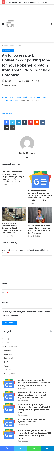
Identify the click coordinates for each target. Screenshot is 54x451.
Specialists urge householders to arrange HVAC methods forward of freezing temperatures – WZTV (34, 383)
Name (5, 283)
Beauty (6, 339)
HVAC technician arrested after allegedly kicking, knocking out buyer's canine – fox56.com (32, 395)
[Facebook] (6, 122)
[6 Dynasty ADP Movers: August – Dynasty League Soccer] (9, 422)
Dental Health (8, 350)
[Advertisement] (31, 21)
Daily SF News (10, 81)
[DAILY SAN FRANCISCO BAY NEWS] (10, 23)
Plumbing (7, 370)
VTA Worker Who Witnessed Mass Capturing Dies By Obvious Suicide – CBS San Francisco (12, 228)
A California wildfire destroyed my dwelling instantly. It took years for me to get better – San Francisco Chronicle (40, 195)
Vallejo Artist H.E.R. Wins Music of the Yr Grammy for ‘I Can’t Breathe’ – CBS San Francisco (40, 229)
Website (5, 302)
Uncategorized (9, 374)
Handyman (7, 354)
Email (5, 293)
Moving (6, 366)
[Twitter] (12, 122)
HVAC (5, 362)
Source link (7, 113)
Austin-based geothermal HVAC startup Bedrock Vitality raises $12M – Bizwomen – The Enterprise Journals (34, 434)
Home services (16, 46)
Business (7, 342)
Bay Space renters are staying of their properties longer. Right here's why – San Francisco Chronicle (13, 176)
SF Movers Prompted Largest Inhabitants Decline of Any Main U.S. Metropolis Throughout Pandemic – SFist (34, 408)
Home (6, 46)
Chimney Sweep (10, 346)
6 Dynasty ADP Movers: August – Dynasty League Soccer (32, 420)
